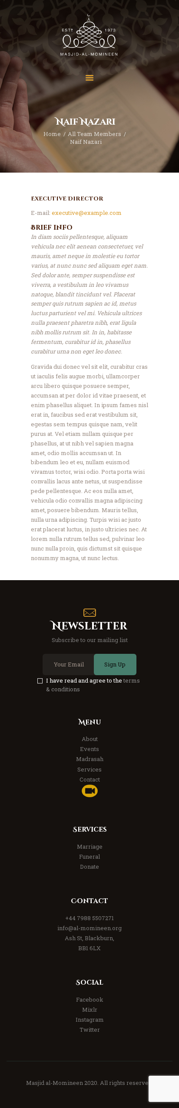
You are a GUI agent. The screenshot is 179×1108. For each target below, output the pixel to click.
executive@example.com (87, 213)
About (90, 739)
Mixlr (89, 1009)
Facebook (89, 999)
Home (52, 134)
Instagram (90, 1019)
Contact (90, 779)
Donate (89, 866)
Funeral (89, 856)
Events (89, 749)
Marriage (90, 846)
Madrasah (89, 759)
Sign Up (115, 664)
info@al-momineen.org (89, 928)
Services (89, 769)
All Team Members (94, 134)
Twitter (90, 1029)
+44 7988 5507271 (89, 918)
